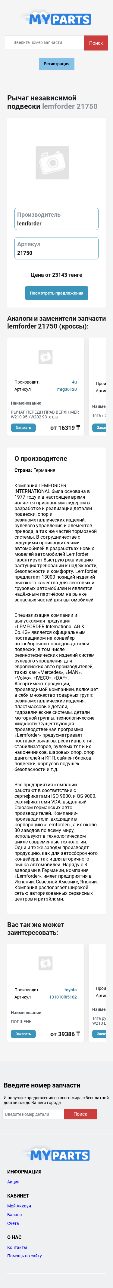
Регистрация (57, 63)
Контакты (17, 1247)
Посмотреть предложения (56, 293)
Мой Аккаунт (20, 1206)
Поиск (96, 43)
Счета (13, 1223)
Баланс (14, 1214)
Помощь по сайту (24, 1255)
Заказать (23, 428)
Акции (13, 1181)
